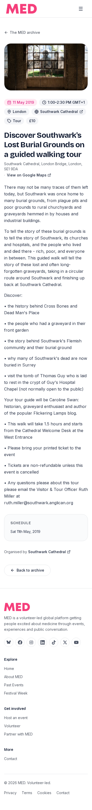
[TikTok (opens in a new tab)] (53, 642)
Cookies (44, 793)
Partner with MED (18, 734)
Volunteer (12, 726)
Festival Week (16, 693)
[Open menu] (81, 9)
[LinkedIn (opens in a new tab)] (42, 642)
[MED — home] (21, 9)
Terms (27, 793)
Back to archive (30, 570)
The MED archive (25, 32)
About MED (13, 677)
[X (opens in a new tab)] (65, 642)
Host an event (16, 718)
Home (9, 668)
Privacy (10, 793)
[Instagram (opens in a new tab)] (31, 642)
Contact (10, 758)
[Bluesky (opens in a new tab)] (8, 642)
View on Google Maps (27, 175)
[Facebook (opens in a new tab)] (20, 642)
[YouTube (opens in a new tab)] (76, 642)
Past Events (14, 685)
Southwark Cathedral (59, 111)
